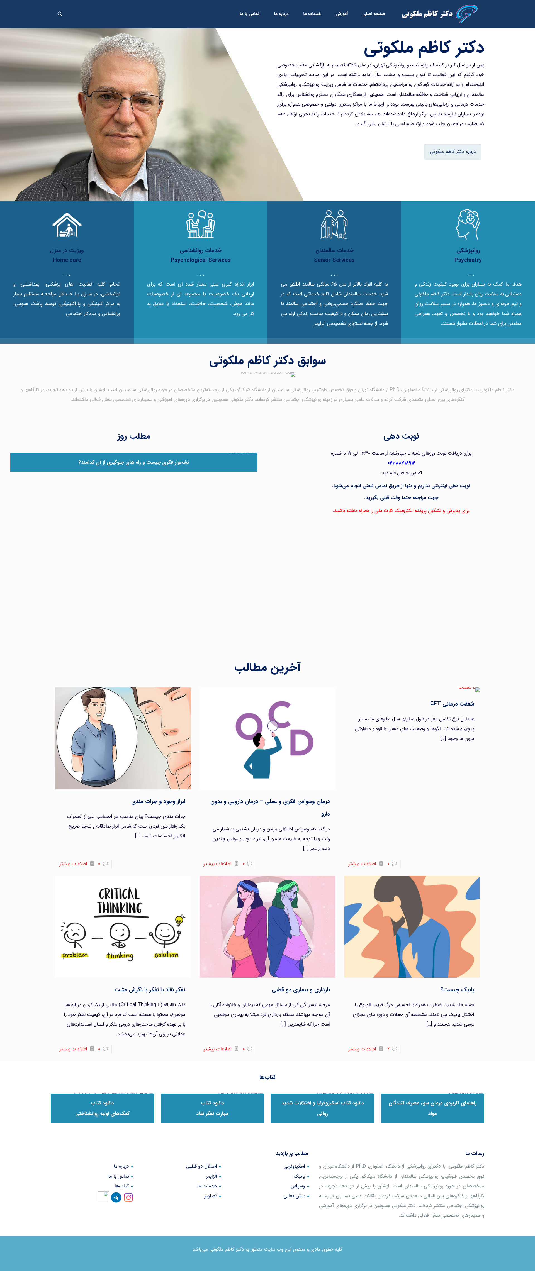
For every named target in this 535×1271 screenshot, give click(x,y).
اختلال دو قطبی (201, 1166)
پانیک (299, 1176)
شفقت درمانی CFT (452, 703)
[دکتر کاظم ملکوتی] (440, 14)
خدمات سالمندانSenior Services (334, 255)
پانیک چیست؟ (457, 989)
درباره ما (121, 1166)
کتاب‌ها (122, 1186)
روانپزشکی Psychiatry (468, 255)
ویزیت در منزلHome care (67, 255)
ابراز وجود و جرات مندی (158, 801)
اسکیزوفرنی (294, 1166)
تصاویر (210, 1196)
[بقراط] (104, 1199)
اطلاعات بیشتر (362, 864)
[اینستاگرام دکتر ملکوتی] (128, 1199)
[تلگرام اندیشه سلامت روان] (116, 1199)
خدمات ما (207, 1186)
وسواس (297, 1186)
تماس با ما (118, 1176)
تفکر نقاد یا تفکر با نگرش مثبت (150, 989)
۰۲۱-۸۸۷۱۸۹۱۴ (401, 463)
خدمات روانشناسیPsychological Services (201, 255)
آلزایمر (211, 1176)
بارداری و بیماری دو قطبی (301, 989)
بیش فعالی (294, 1196)
